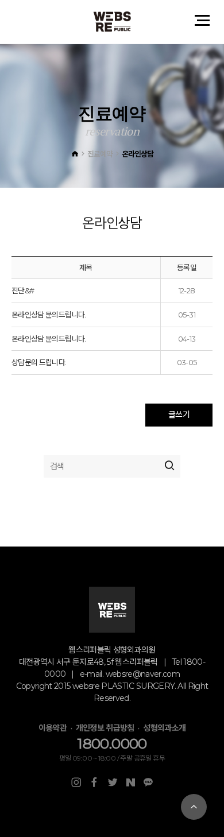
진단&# (22, 290)
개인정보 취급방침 (105, 728)
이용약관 (52, 728)
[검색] (169, 466)
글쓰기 (179, 414)
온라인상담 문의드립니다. (48, 314)
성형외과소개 (164, 728)
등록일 (186, 267)
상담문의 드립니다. (39, 362)
